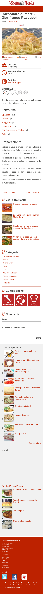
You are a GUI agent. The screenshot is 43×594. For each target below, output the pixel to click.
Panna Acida (5, 567)
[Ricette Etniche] (21, 300)
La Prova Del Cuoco (7, 548)
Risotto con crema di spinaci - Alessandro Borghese (26, 227)
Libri (4, 269)
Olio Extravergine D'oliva (13, 130)
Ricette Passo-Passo (12, 486)
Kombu (4, 569)
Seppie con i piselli (23, 406)
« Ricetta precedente (9, 192)
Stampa (39, 57)
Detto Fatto (5, 551)
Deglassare (5, 565)
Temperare (5, 564)
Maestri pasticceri (10, 273)
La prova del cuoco (12, 21)
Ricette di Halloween (7, 543)
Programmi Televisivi (11, 256)
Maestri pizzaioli (9, 279)
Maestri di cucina (9, 276)
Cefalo (5, 119)
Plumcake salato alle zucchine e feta (24, 398)
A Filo (3, 560)
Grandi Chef (8, 263)
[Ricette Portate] (34, 300)
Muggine (6, 122)
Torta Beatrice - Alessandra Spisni (25, 501)
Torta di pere (18, 510)
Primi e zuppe (14, 82)
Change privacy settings (31, 587)
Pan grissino (20, 433)
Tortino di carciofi (22, 415)
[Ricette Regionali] (8, 300)
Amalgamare (5, 562)
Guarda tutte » (35, 443)
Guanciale (6, 126)
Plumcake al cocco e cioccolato (27, 490)
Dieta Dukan (5, 544)
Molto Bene (5, 549)
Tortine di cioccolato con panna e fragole (25, 370)
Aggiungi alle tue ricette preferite (7, 58)
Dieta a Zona (5, 546)
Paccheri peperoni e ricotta (25, 204)
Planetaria (4, 559)
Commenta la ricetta (24, 58)
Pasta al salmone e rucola (26, 424)
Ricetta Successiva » (33, 192)
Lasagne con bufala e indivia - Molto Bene (26, 216)
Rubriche (6, 283)
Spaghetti (6, 115)
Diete (5, 266)
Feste (5, 259)
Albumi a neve (6, 557)
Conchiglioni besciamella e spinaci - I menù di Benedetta (26, 238)
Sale (4, 134)
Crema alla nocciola (22, 521)
